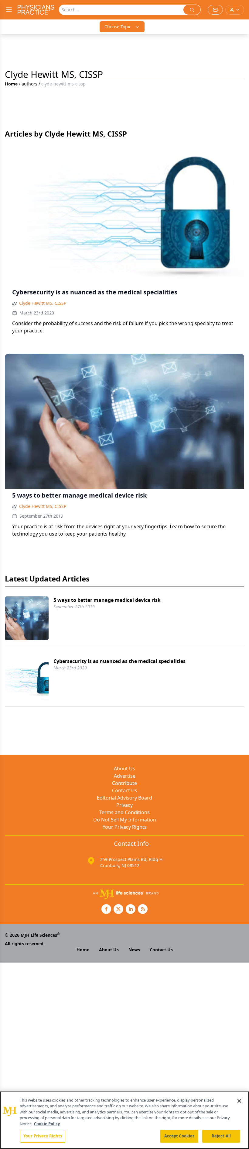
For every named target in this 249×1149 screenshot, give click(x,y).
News (134, 950)
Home (11, 84)
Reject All (221, 1136)
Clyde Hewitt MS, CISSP (42, 303)
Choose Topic (117, 27)
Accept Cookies (179, 1136)
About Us (124, 768)
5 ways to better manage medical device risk (107, 600)
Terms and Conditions (124, 812)
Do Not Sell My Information (124, 819)
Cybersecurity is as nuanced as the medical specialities (119, 661)
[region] (124, 1120)
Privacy (124, 805)
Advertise (124, 775)
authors (29, 84)
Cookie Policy (47, 1123)
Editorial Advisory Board (124, 797)
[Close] (239, 1101)
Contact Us (124, 790)
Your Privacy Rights (125, 827)
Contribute (124, 783)
